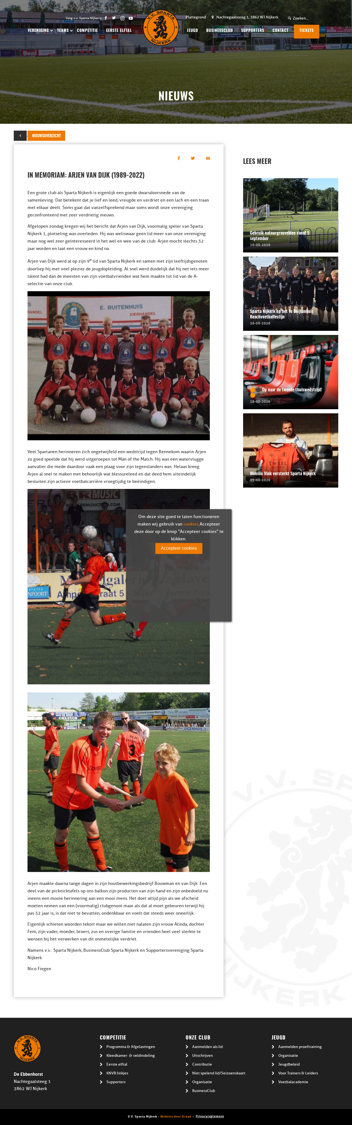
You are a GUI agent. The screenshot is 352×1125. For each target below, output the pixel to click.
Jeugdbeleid (289, 1064)
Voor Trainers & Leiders (298, 1073)
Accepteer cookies (179, 548)
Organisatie (202, 1082)
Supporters (115, 1082)
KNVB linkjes (117, 1073)
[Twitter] (114, 18)
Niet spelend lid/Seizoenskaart (218, 1073)
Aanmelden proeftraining (300, 1046)
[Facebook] (106, 18)
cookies (191, 524)
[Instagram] (122, 18)
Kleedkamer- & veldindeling (130, 1055)
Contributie (202, 1064)
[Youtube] (131, 18)
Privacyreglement (210, 1115)
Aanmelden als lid (207, 1046)
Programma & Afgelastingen (130, 1046)
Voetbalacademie (293, 1082)
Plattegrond (196, 17)
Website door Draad (175, 1116)
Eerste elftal (116, 1064)
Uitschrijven (202, 1055)
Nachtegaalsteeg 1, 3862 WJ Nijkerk (247, 17)
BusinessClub (203, 1090)
